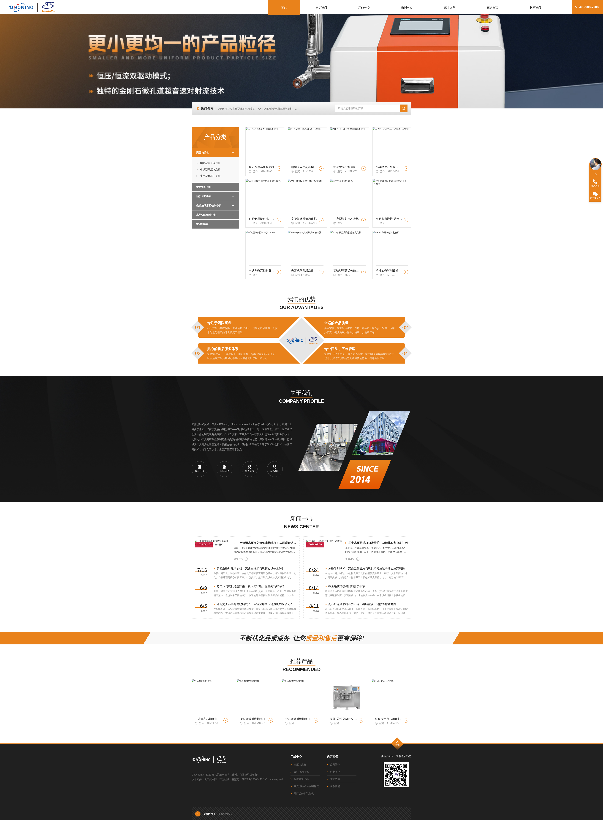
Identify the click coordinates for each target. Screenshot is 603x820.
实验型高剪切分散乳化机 (346, 270)
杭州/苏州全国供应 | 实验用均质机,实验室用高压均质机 (298, 719)
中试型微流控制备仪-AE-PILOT (262, 270)
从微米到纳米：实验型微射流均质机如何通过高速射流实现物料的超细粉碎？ (368, 568)
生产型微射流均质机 (346, 218)
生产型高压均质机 (210, 175)
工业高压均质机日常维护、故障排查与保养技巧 (378, 542)
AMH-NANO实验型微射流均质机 (236, 108)
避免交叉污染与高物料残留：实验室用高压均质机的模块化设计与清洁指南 (257, 604)
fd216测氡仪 (225, 813)
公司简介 (335, 764)
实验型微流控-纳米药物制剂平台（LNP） (389, 218)
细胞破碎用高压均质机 (304, 167)
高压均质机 (202, 152)
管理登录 (224, 779)
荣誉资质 (335, 779)
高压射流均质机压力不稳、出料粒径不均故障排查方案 (362, 604)
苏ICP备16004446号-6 (254, 779)
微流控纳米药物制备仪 (208, 205)
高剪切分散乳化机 (206, 214)
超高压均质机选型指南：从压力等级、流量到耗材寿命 (251, 586)
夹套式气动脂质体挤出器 (304, 270)
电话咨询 (595, 186)
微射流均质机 (203, 187)
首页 (284, 7)
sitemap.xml (276, 779)
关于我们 (321, 7)
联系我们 (535, 7)
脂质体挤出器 (203, 196)
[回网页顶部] (595, 174)
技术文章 (449, 7)
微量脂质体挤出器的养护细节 (346, 586)
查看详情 (238, 559)
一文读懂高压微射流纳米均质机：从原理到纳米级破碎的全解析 (267, 542)
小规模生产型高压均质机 (389, 167)
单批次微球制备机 (387, 270)
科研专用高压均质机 (261, 167)
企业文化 (335, 771)
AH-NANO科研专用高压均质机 (275, 108)
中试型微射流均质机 (252, 719)
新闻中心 (407, 7)
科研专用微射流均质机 (262, 218)
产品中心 (364, 7)
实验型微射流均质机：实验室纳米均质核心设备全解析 (251, 568)
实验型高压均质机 (210, 163)
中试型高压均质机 (210, 169)
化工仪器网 (210, 779)
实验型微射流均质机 (304, 218)
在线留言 (492, 7)
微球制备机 (202, 224)
